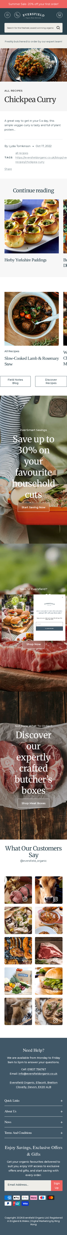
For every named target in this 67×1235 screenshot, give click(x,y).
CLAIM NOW (49, 628)
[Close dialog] (62, 597)
